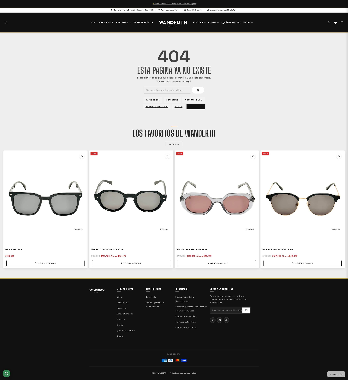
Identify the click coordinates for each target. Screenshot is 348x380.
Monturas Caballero (156, 107)
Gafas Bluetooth (143, 22)
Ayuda (247, 22)
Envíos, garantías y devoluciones (155, 304)
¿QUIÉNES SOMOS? (231, 22)
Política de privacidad (185, 316)
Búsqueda (151, 297)
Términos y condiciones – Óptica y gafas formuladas (191, 308)
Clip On (212, 22)
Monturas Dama (193, 100)
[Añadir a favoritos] (81, 156)
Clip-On (178, 107)
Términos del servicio (185, 322)
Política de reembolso (185, 327)
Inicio (93, 22)
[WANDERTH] (173, 22)
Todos (172, 144)
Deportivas (122, 22)
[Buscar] (198, 90)
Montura (198, 22)
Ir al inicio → (196, 107)
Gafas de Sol (106, 22)
